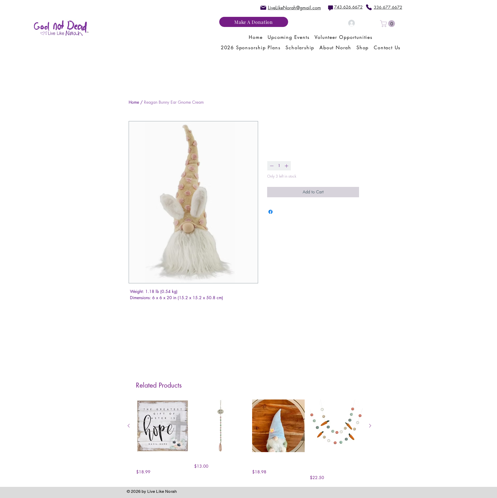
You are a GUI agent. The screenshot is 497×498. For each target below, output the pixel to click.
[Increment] (287, 165)
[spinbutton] (279, 165)
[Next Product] (370, 426)
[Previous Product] (129, 426)
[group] (249, 440)
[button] (388, 23)
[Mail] (263, 8)
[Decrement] (271, 165)
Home (134, 102)
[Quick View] (162, 425)
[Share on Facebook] (270, 212)
